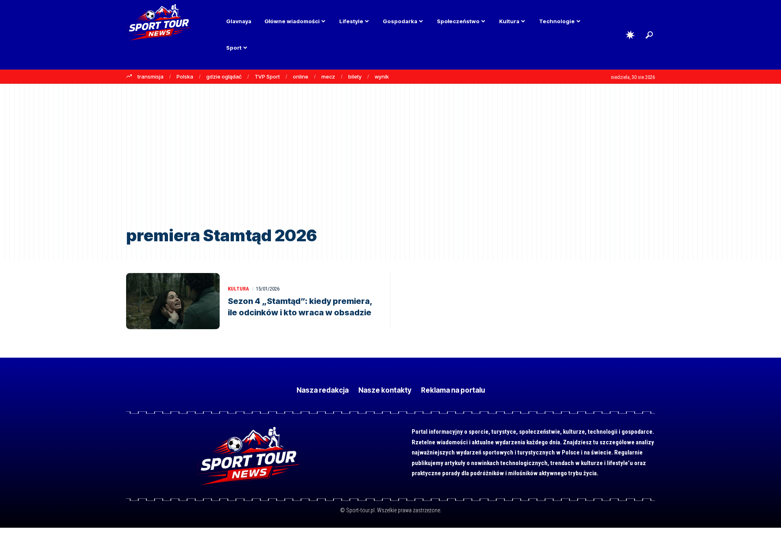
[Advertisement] (390, 161)
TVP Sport (267, 76)
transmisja (150, 76)
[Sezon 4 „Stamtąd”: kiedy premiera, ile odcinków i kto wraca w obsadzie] (173, 301)
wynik (382, 76)
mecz (328, 76)
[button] (649, 35)
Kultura (238, 289)
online (300, 76)
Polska (185, 76)
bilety (355, 76)
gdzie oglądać (224, 76)
